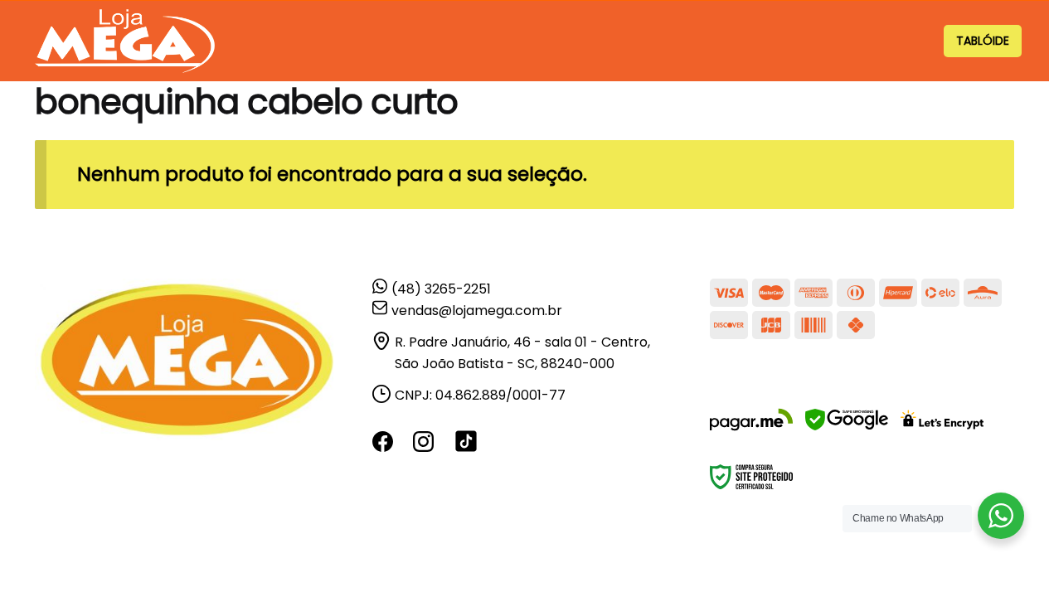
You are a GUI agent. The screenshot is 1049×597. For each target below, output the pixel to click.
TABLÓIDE (982, 40)
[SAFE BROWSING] (846, 429)
